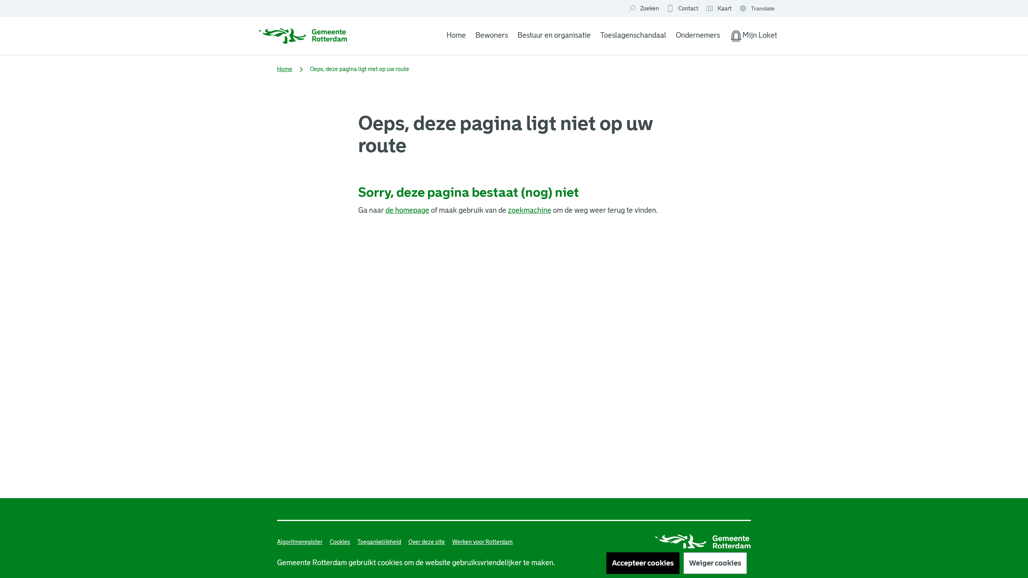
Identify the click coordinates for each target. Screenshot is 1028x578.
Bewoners (491, 35)
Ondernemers (698, 35)
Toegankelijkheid (379, 542)
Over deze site (426, 542)
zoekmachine (529, 210)
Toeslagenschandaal (633, 35)
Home (456, 35)
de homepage (407, 210)
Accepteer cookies (643, 563)
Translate (758, 9)
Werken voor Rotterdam (482, 542)
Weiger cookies (715, 563)
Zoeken (649, 8)
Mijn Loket (753, 37)
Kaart (719, 8)
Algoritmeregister (299, 542)
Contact (688, 8)
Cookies (340, 542)
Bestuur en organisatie (554, 35)
